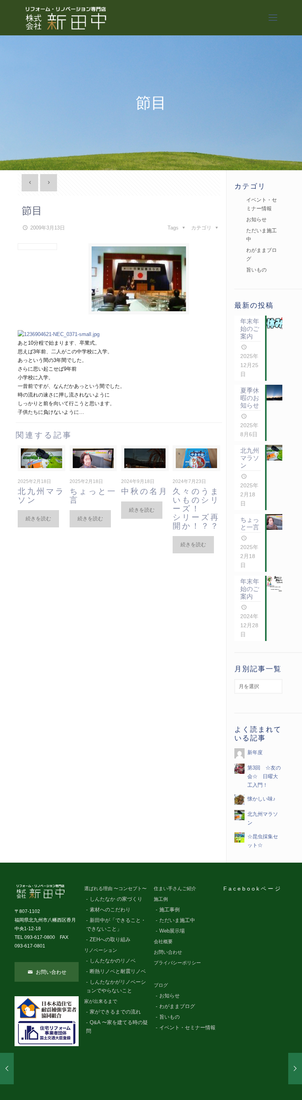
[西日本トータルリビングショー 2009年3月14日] (295, 1068)
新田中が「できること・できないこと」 (116, 925)
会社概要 (163, 941)
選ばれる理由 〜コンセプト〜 (115, 888)
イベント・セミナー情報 (261, 204)
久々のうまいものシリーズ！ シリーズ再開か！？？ (196, 508)
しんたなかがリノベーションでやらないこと (116, 986)
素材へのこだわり (110, 910)
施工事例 (169, 910)
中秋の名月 (144, 491)
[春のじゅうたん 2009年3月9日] (7, 1068)
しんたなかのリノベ (113, 961)
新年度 (255, 752)
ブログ (161, 985)
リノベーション (100, 950)
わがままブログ (261, 254)
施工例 (161, 899)
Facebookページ (252, 888)
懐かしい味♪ (261, 799)
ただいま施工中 (261, 235)
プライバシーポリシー (177, 962)
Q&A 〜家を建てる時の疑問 (117, 1027)
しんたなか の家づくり (116, 899)
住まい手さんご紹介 (175, 888)
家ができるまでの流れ (115, 1012)
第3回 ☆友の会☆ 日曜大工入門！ (264, 776)
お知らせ (256, 219)
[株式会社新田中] (65, 17)
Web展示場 (172, 931)
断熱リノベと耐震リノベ (118, 971)
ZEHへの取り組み (110, 939)
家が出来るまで (100, 1001)
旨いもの (256, 270)
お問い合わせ (50, 972)
